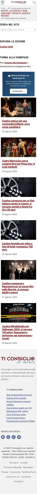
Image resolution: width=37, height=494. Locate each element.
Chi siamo (14, 463)
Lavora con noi (13, 477)
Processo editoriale (13, 467)
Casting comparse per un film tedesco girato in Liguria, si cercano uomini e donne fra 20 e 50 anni (18, 205)
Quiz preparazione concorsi (19, 395)
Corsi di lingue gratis (16, 414)
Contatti (24, 463)
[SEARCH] (34, 2)
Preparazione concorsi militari (20, 421)
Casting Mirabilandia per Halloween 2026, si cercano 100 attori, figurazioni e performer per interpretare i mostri (17, 332)
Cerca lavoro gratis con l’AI (19, 408)
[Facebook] (3, 437)
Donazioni (18, 481)
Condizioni (26, 477)
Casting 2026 (6, 46)
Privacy (4, 472)
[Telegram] (19, 437)
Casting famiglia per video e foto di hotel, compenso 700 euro (17, 246)
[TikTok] (14, 437)
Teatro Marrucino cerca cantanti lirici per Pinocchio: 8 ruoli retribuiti (18, 163)
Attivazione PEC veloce (17, 411)
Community (15, 472)
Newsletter (28, 467)
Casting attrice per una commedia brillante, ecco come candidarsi (16, 124)
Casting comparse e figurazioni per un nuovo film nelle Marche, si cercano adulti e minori (18, 288)
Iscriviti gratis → (18, 91)
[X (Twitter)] (8, 437)
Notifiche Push (29, 472)
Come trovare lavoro (15, 418)
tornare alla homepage (16, 62)
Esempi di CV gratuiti (16, 398)
